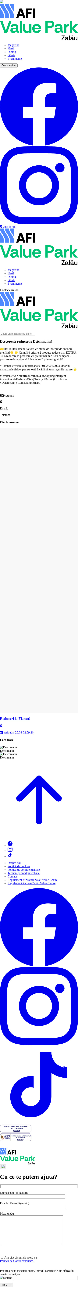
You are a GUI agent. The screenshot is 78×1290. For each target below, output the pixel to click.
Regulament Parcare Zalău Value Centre (31, 883)
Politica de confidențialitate (24, 869)
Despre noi (14, 862)
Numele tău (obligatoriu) (14, 1192)
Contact (12, 876)
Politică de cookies (19, 866)
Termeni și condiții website (24, 873)
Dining (12, 51)
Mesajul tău (7, 1213)
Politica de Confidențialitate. (17, 1261)
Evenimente (15, 58)
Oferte (11, 55)
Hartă (11, 48)
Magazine (13, 45)
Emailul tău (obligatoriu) (14, 1203)
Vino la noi (9, 226)
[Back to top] (39, 836)
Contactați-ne (9, 65)
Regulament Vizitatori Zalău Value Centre (33, 879)
